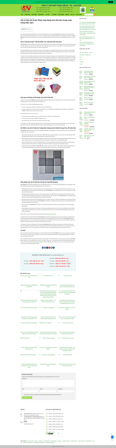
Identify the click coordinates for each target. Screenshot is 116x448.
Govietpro (40, 241)
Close (111, 1)
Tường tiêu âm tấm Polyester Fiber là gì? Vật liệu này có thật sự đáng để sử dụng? (29, 366)
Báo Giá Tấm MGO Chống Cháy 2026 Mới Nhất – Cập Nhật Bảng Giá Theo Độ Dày (87, 33)
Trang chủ (27, 14)
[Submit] (94, 15)
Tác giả (72, 14)
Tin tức (48, 14)
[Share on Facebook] (43, 248)
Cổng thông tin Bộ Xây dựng (50, 214)
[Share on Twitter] (45, 248)
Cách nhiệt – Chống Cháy (85, 54)
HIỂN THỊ (29, 29)
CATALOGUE (79, 14)
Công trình (61, 14)
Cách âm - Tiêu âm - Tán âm (29, 18)
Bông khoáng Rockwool (50, 442)
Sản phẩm (40, 14)
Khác (81, 59)
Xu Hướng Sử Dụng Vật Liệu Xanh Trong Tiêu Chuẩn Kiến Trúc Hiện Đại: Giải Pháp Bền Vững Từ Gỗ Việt (67, 302)
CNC (81, 57)
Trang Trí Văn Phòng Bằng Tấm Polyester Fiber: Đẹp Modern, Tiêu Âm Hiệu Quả (87, 44)
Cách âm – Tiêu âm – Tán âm (86, 52)
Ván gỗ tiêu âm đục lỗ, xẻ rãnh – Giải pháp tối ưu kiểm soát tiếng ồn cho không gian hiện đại (67, 349)
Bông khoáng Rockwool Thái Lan (39, 442)
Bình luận (24, 378)
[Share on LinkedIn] (52, 248)
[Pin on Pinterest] (49, 248)
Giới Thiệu (34, 14)
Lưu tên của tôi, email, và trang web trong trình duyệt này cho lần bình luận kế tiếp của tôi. (43, 394)
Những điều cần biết (50, 432)
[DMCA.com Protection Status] (49, 433)
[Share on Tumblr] (54, 248)
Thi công (54, 14)
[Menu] (22, 14)
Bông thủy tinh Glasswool (27, 442)
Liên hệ (67, 14)
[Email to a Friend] (47, 248)
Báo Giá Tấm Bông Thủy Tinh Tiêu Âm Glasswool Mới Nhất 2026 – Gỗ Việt (87, 39)
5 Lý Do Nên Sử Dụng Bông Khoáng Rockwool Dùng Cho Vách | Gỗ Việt (87, 23)
